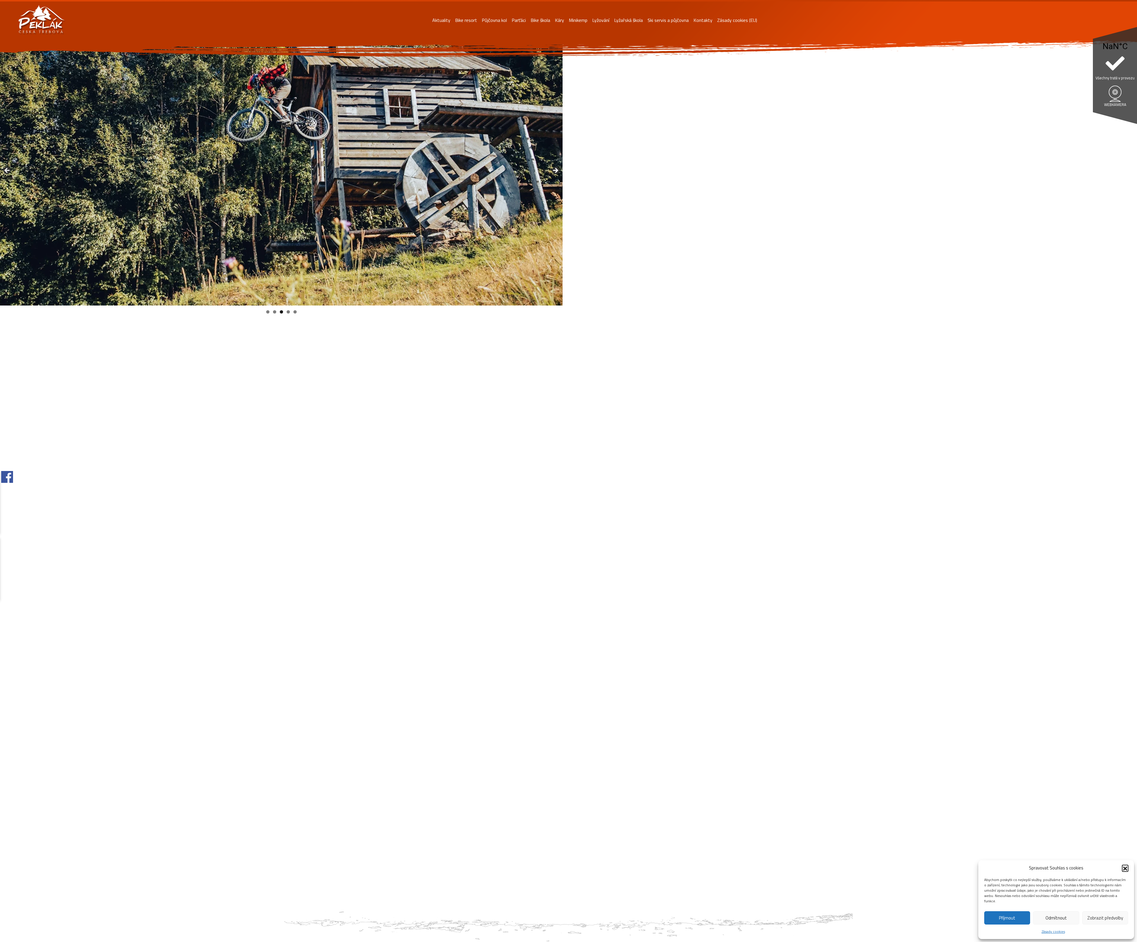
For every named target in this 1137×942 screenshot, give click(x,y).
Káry (559, 20)
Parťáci (519, 20)
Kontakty (702, 20)
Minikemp (578, 20)
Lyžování (600, 20)
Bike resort (466, 20)
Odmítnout (1056, 917)
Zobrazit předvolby (1105, 917)
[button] (1125, 868)
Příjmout (1007, 917)
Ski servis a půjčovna (668, 20)
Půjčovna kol (494, 20)
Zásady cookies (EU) (737, 20)
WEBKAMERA (1115, 104)
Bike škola (540, 20)
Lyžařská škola (628, 20)
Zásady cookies (1053, 931)
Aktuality (441, 20)
